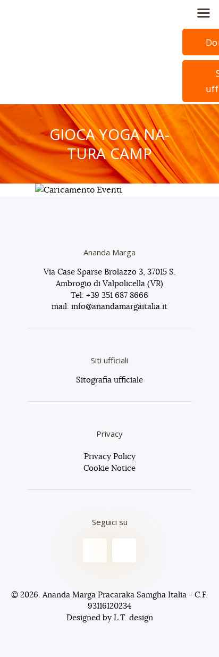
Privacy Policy (110, 457)
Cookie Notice (109, 468)
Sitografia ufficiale (109, 380)
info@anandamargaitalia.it (119, 307)
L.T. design (133, 618)
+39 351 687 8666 (117, 296)
